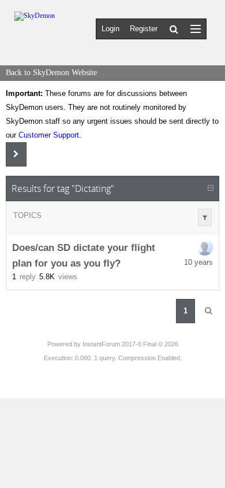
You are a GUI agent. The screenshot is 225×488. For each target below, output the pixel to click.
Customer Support (48, 135)
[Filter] (205, 217)
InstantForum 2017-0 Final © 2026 (130, 344)
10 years (198, 262)
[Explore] (195, 28)
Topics (27, 215)
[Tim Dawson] (205, 247)
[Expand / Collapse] (210, 188)
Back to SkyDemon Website (51, 72)
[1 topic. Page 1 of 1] (208, 311)
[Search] (174, 29)
